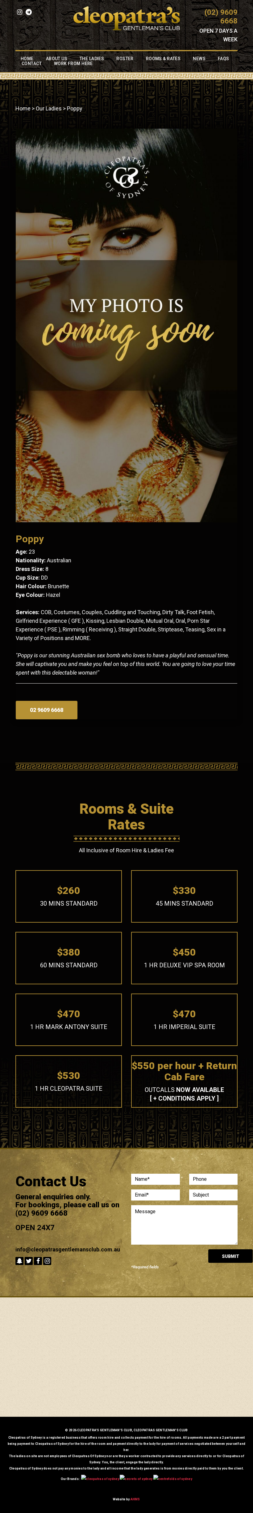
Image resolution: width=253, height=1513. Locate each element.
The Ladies (92, 58)
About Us (56, 58)
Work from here (73, 63)
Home (27, 58)
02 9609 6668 (46, 710)
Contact (32, 63)
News (199, 58)
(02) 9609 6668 (221, 16)
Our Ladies (49, 108)
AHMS (135, 1499)
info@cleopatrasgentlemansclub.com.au (67, 1249)
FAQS (223, 58)
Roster (125, 58)
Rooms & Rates (163, 58)
